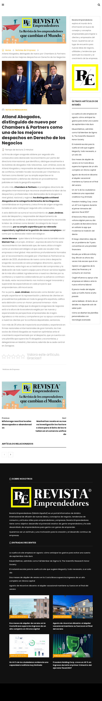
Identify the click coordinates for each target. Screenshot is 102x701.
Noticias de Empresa (25, 50)
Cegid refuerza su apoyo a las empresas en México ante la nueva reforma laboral (85, 281)
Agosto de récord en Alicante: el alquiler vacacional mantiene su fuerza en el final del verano (72, 626)
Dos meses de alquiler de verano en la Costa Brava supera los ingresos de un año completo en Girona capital (27, 626)
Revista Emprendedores (33, 5)
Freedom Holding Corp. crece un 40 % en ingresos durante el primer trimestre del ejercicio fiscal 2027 (72, 665)
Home (8, 50)
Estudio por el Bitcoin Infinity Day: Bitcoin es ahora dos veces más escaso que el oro (84, 257)
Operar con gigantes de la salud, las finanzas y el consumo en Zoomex (83, 269)
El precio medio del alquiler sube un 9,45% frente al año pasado (84, 293)
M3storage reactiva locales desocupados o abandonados (17, 423)
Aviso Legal (55, 690)
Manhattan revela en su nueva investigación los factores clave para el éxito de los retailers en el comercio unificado (51, 426)
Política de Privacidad (70, 690)
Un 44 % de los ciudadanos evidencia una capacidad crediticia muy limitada (83, 193)
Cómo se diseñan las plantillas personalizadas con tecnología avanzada (85, 316)
